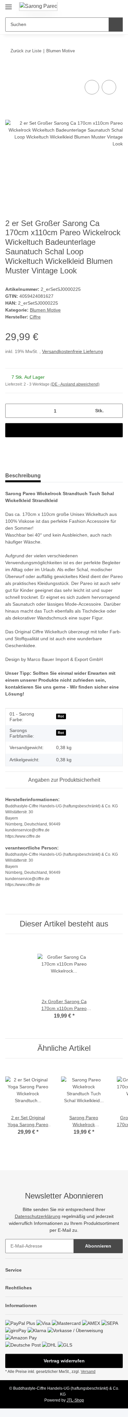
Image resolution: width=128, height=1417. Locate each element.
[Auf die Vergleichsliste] (92, 87)
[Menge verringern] (13, 411)
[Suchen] (116, 24)
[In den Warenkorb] (10, 71)
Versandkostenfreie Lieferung (72, 351)
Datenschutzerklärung (37, 1216)
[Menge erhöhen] (115, 411)
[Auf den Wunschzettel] (109, 87)
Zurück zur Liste (26, 50)
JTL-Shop (75, 1400)
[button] (96, 7)
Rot (61, 716)
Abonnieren (98, 1246)
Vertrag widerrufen (64, 1360)
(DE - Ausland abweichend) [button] (75, 384)
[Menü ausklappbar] (8, 4)
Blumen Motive (45, 310)
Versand (88, 1371)
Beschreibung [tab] (23, 475)
